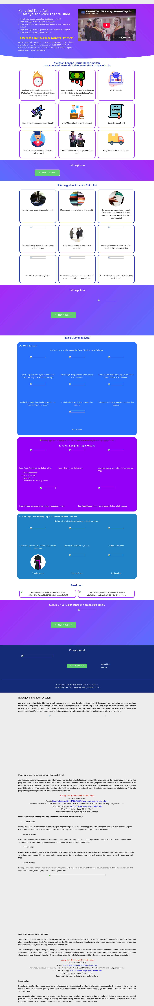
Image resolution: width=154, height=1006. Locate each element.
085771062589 (76, 806)
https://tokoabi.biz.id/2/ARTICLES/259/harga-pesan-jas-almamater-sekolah (80, 801)
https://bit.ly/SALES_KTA (92, 806)
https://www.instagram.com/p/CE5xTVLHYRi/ (80, 965)
